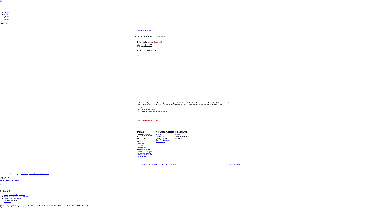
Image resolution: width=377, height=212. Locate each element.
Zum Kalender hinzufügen (150, 120)
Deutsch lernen (141, 151)
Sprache (139, 155)
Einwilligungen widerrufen (12, 198)
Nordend (140, 153)
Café (150, 149)
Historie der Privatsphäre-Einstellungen (16, 196)
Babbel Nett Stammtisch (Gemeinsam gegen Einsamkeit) (158, 164)
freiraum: (159, 135)
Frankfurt (150, 151)
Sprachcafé (140, 144)
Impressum (7, 202)
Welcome (143, 156)
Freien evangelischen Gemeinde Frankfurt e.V (35, 174)
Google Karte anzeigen (162, 141)
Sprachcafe (146, 153)
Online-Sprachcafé (234, 164)
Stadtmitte (146, 155)
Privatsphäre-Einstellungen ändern (14, 195)
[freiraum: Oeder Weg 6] (20, 9)
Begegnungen (141, 147)
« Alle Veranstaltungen (144, 30)
